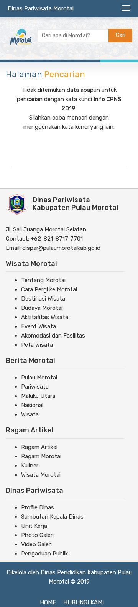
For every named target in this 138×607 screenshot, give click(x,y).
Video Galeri (36, 544)
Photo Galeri (37, 535)
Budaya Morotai (41, 307)
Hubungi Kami (83, 602)
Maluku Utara (38, 395)
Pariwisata (35, 386)
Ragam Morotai (41, 456)
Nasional (32, 405)
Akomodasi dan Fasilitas (53, 335)
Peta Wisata (37, 344)
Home (48, 602)
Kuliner (29, 465)
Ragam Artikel (39, 447)
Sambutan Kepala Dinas (52, 516)
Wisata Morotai (41, 474)
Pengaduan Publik (44, 553)
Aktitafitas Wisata (44, 317)
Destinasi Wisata (43, 298)
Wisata (30, 414)
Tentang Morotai (43, 280)
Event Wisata (38, 326)
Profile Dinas (37, 507)
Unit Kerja (34, 525)
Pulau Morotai (39, 377)
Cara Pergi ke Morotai (49, 289)
